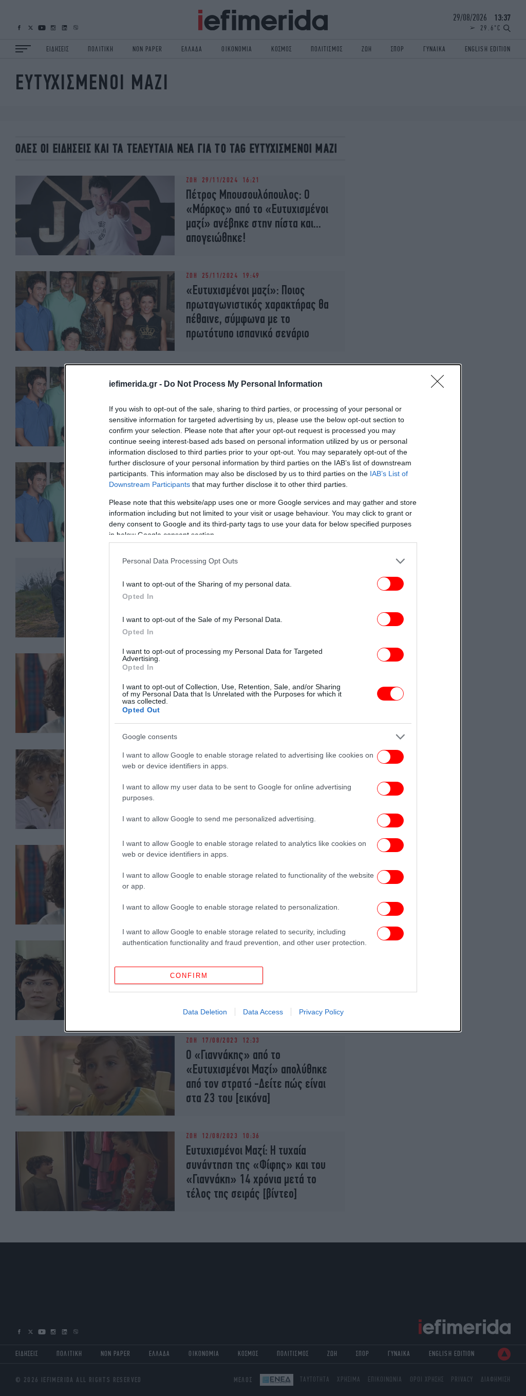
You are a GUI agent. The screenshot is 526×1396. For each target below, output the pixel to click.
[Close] (440, 384)
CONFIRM (189, 975)
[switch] (390, 584)
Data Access (263, 1012)
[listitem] (263, 561)
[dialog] (263, 698)
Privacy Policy (321, 1012)
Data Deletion (205, 1012)
